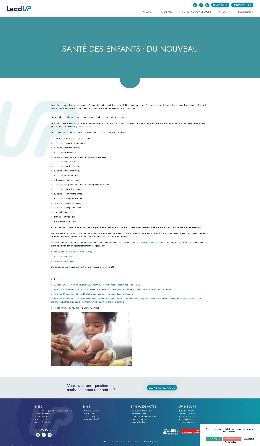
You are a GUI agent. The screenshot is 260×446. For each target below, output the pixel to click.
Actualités (225, 12)
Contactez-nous (242, 5)
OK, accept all (214, 439)
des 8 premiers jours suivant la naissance (72, 252)
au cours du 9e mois (63, 256)
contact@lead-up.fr (43, 422)
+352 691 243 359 (187, 419)
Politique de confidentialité (142, 442)
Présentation (166, 12)
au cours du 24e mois (63, 261)
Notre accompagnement (196, 12)
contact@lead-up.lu (187, 422)
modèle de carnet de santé (153, 242)
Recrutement (245, 12)
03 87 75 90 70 (42, 419)
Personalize (249, 439)
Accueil (147, 12)
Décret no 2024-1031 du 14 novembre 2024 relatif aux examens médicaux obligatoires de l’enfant (97, 285)
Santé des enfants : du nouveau (65, 308)
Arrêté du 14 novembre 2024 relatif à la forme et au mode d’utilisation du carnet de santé (93, 294)
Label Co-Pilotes (126, 442)
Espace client (220, 5)
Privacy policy (230, 442)
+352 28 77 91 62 (187, 416)
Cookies (155, 442)
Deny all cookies (233, 439)
